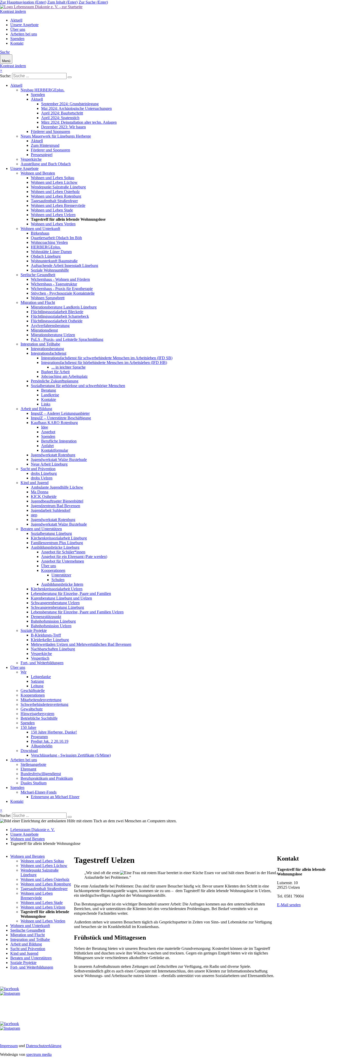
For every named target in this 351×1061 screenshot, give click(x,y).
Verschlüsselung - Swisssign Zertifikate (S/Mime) (71, 755)
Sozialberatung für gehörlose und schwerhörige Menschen (78, 385)
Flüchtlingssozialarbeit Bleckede (57, 312)
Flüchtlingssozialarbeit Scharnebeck (60, 316)
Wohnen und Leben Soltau (52, 178)
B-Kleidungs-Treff (46, 635)
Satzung (37, 681)
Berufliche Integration (59, 441)
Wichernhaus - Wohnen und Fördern (60, 279)
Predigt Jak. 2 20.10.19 (49, 741)
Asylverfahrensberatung (50, 325)
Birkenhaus (40, 233)
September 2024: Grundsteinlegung (70, 104)
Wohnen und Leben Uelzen (53, 215)
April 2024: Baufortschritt (62, 113)
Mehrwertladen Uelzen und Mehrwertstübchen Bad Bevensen (81, 644)
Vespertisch (40, 658)
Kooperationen (53, 570)
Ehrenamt (28, 769)
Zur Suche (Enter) (93, 2)
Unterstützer (61, 575)
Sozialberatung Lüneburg (51, 533)
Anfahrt (47, 445)
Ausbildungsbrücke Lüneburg (55, 547)
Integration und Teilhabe (40, 344)
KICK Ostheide (44, 496)
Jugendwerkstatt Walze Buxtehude (59, 459)
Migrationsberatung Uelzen (53, 335)
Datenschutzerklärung (43, 1046)
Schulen (57, 579)
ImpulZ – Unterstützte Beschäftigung (61, 418)
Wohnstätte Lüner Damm (51, 251)
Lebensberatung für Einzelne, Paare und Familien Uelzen (77, 612)
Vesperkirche (31, 159)
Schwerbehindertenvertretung (44, 704)
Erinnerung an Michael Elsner (55, 797)
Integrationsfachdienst (48, 353)
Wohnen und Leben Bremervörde (58, 205)
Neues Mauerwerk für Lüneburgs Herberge (56, 136)
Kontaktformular (54, 450)
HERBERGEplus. (46, 247)
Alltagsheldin (41, 746)
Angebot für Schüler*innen (63, 552)
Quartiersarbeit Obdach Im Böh (56, 238)
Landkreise (50, 395)
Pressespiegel (41, 154)
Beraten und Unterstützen (41, 529)
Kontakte (48, 399)
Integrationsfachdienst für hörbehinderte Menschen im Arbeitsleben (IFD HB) (104, 362)
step (34, 515)
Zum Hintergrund (45, 145)
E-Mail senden (289, 905)
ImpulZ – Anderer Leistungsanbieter (60, 413)
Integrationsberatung (47, 348)
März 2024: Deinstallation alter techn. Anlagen (79, 122)
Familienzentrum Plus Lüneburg (57, 543)
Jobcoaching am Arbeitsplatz (64, 376)
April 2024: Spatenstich (60, 117)
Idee (44, 427)
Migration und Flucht (38, 302)
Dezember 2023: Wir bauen (63, 127)
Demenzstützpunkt (46, 616)
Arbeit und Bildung (36, 409)
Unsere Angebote (24, 25)
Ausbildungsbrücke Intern (62, 584)
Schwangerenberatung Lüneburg (57, 607)
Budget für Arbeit (55, 372)
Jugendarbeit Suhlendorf (50, 510)
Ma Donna (39, 492)
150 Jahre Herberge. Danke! (54, 732)
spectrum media (39, 1054)
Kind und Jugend (35, 482)
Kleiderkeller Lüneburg (50, 640)
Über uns (17, 29)
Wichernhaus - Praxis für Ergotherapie (62, 288)
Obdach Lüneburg (46, 256)
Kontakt (16, 43)
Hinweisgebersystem (37, 713)
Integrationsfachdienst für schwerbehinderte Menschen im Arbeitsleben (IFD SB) (106, 358)
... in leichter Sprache (68, 367)
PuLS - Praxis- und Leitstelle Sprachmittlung (67, 339)
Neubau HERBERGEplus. (42, 90)
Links (45, 404)
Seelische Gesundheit (38, 275)
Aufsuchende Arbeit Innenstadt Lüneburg (64, 265)
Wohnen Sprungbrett (47, 298)
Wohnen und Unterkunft (40, 228)
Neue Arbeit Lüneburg (49, 464)
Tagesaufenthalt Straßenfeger (54, 201)
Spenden (17, 38)
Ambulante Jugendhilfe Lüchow (57, 487)
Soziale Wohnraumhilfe (50, 270)
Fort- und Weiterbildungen (42, 663)
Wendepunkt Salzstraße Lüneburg (58, 187)
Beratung (48, 390)
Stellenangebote (33, 764)
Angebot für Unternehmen (62, 561)
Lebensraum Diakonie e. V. (32, 829)
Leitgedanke (41, 676)
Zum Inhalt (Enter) (62, 2)
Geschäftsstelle (33, 690)
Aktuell (16, 20)
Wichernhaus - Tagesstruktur (54, 284)
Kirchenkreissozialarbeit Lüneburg (59, 538)
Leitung (37, 686)
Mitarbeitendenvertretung (41, 700)
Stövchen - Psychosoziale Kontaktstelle (63, 293)
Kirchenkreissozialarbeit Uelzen (56, 589)
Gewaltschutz (32, 709)
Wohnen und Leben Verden (53, 224)
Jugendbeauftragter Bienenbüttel (57, 501)
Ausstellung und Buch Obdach (46, 164)
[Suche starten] (70, 77)
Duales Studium (34, 783)
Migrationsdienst (44, 330)
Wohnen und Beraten (38, 173)
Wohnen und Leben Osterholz (55, 191)
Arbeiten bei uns (23, 34)
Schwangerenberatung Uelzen (55, 603)
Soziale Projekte (34, 630)
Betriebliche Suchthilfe (39, 718)
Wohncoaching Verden (49, 242)
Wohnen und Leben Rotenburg (56, 196)
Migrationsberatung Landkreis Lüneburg (64, 307)
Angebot (48, 432)
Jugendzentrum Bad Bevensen (55, 506)
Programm (39, 737)
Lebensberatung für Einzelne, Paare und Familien (71, 593)
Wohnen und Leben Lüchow (54, 182)
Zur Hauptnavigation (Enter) (23, 2)
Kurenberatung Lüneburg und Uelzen (61, 598)
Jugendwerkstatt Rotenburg (53, 455)
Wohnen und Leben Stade (52, 210)
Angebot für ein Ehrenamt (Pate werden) (74, 556)
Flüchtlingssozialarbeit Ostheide (56, 321)
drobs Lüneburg (44, 473)
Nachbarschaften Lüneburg (53, 649)
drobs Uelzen (41, 478)
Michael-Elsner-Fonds (39, 792)
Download (29, 750)
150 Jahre (28, 727)
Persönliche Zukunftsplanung (54, 381)
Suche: (5, 76)
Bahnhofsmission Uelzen (51, 626)
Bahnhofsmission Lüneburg (53, 621)
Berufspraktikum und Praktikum (47, 778)
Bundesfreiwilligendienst (41, 773)
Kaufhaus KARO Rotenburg (54, 422)
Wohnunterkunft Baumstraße (54, 261)
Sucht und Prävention (38, 469)
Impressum (9, 1046)
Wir (23, 672)
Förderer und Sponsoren (50, 131)
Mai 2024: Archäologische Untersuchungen (76, 108)
